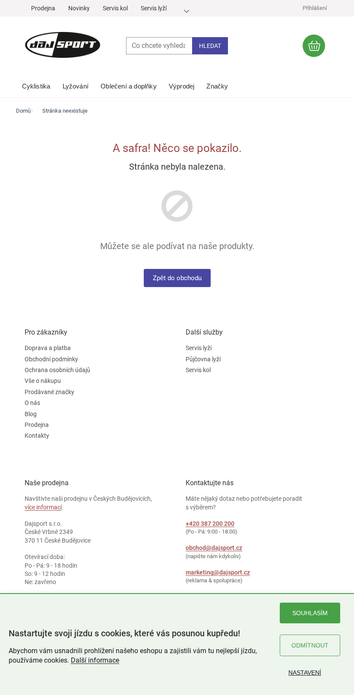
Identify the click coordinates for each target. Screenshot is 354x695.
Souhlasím (310, 613)
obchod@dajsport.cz (214, 547)
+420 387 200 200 (210, 523)
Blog (31, 414)
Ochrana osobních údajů (57, 369)
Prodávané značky (49, 392)
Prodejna (43, 8)
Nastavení (304, 672)
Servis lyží (154, 8)
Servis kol (115, 8)
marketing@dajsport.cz (218, 572)
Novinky (79, 8)
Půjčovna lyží (203, 359)
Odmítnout (310, 645)
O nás (32, 402)
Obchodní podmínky (51, 359)
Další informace (95, 660)
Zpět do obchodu (177, 278)
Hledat (210, 45)
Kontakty (37, 435)
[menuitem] (36, 84)
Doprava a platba (48, 347)
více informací (43, 507)
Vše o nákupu (43, 380)
